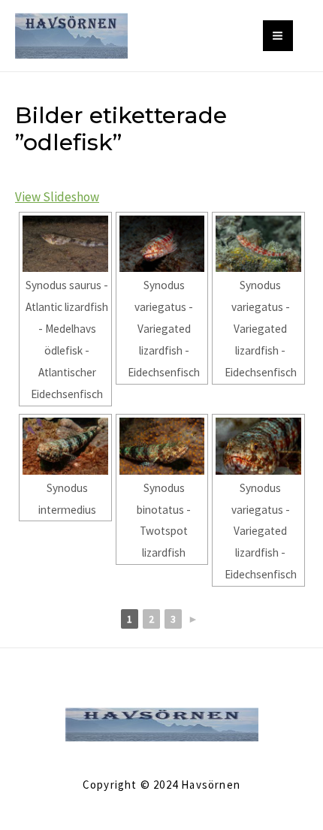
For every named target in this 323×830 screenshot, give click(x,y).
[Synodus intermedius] (65, 446)
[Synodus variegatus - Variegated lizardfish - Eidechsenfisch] (162, 244)
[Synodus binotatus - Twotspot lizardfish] (162, 446)
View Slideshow (57, 197)
